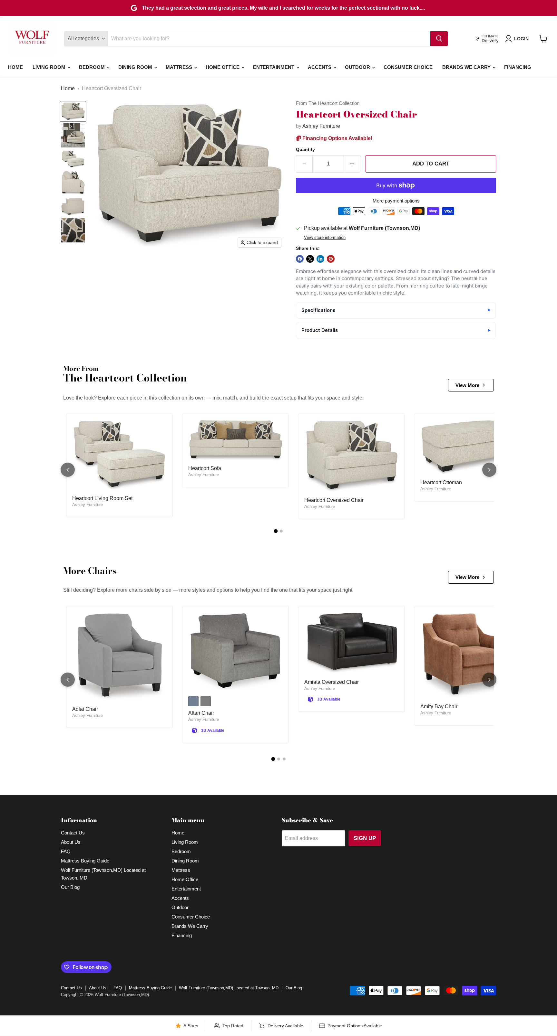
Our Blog (70, 887)
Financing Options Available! (336, 138)
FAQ (66, 851)
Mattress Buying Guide (85, 860)
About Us (71, 842)
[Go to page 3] (284, 759)
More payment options (396, 200)
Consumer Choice (408, 67)
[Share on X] (310, 259)
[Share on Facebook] (300, 259)
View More (467, 385)
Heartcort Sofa (204, 468)
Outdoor (358, 67)
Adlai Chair (85, 709)
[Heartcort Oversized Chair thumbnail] (73, 111)
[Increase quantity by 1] (352, 164)
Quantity (305, 149)
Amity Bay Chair (438, 706)
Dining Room (135, 67)
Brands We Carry (467, 67)
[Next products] (489, 470)
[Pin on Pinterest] (331, 259)
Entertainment (274, 67)
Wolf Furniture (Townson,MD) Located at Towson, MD (228, 987)
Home (15, 67)
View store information (325, 237)
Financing (517, 67)
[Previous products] (68, 470)
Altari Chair (201, 713)
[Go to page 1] (276, 531)
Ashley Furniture (321, 126)
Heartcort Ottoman (441, 482)
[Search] (439, 38)
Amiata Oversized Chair (331, 682)
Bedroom (92, 67)
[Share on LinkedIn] (320, 259)
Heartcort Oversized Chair (334, 500)
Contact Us (73, 832)
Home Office (223, 67)
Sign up (365, 838)
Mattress (179, 67)
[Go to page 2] (281, 531)
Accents (320, 67)
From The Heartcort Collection (327, 103)
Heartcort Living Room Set (102, 498)
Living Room (50, 67)
